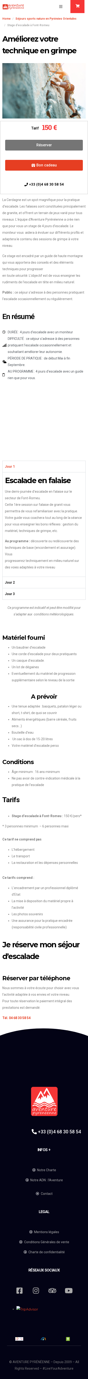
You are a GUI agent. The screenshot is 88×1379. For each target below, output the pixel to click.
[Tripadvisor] (52, 1290)
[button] (61, 6)
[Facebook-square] (19, 1290)
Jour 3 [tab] (10, 594)
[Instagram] (35, 1290)
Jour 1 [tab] (10, 466)
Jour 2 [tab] (10, 582)
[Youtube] (68, 1290)
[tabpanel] (44, 524)
